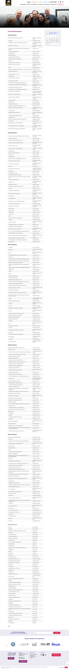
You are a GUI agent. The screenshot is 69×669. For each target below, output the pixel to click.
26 (52, 42)
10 (49, 39)
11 (50, 39)
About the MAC (23, 4)
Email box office (23, 661)
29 (58, 42)
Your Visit (28, 4)
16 (47, 40)
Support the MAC (33, 656)
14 (56, 39)
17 (49, 40)
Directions (11, 658)
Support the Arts (54, 4)
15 (58, 39)
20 (54, 40)
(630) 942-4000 (53, 2)
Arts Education (47, 4)
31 (49, 43)
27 (54, 42)
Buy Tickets (60, 4)
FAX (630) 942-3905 (22, 658)
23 (47, 42)
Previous (6, 645)
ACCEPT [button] (66, 667)
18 (50, 40)
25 (50, 42)
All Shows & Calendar (33, 654)
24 (49, 42)
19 (52, 40)
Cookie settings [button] (61, 667)
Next (62, 645)
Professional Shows (34, 4)
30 (47, 43)
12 (52, 39)
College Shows (41, 4)
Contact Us (31, 657)
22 (58, 40)
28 (56, 42)
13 (54, 39)
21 (56, 40)
